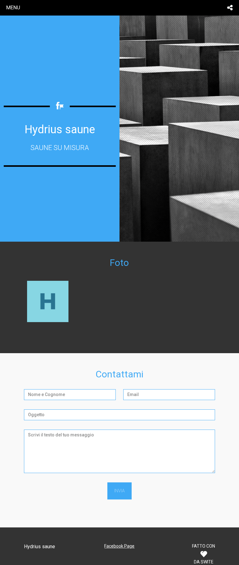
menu (13, 7)
